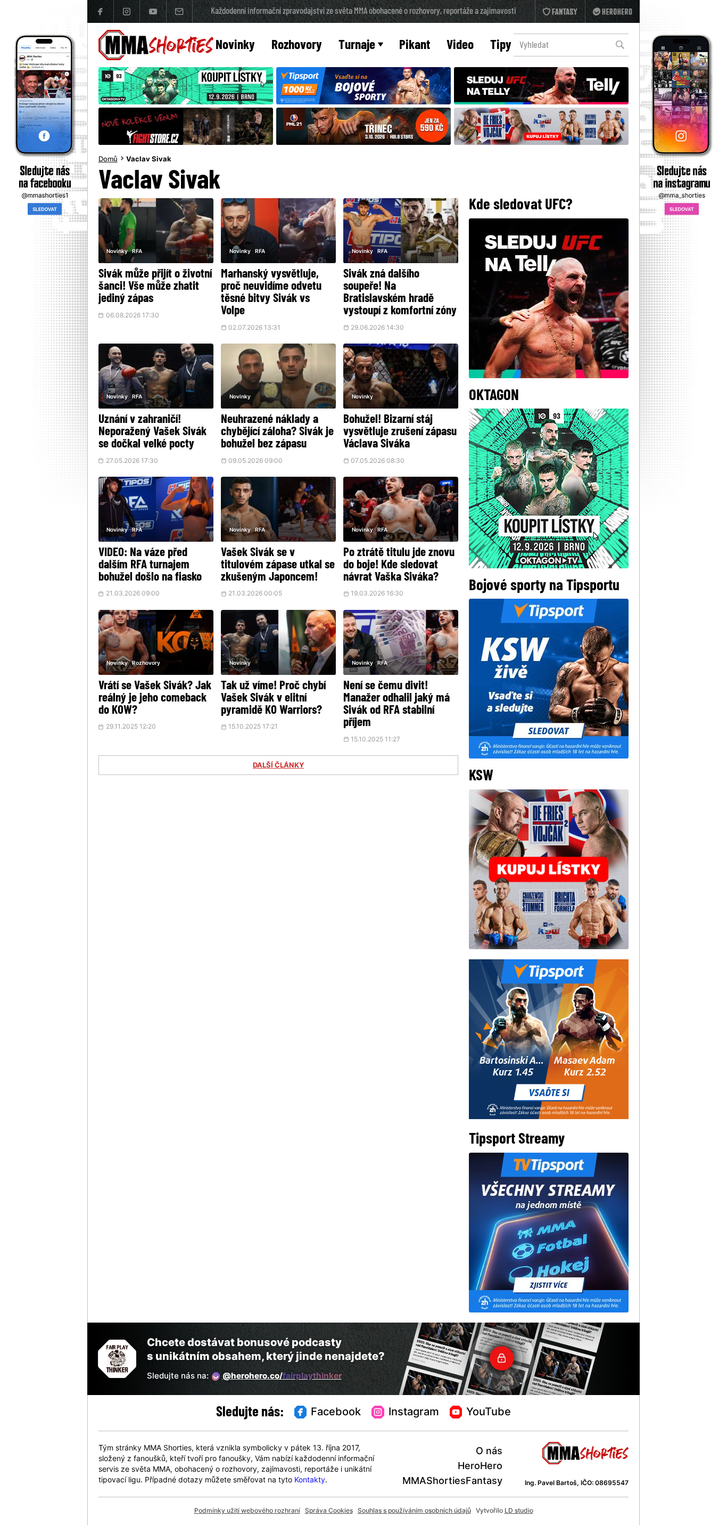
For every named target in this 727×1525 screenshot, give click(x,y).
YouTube (488, 1412)
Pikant (414, 45)
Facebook (336, 1412)
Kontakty (309, 1481)
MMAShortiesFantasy (452, 1482)
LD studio (519, 1511)
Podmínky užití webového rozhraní (247, 1511)
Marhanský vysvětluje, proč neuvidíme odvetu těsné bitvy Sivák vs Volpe (271, 292)
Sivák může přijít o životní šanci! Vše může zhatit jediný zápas (155, 286)
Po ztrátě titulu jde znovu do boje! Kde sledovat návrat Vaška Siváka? (399, 565)
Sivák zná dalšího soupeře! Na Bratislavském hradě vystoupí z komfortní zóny (400, 292)
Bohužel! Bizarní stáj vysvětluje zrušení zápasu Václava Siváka (400, 432)
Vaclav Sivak (148, 160)
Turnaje (356, 45)
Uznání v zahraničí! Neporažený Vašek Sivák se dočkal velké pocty (152, 432)
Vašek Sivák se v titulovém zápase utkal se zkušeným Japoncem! (278, 565)
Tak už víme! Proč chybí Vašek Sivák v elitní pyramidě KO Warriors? (273, 698)
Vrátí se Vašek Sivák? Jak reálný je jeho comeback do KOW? (154, 698)
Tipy (500, 45)
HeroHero (480, 1467)
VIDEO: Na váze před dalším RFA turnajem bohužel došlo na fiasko (150, 565)
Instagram (414, 1412)
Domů (108, 160)
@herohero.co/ (282, 1377)
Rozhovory (296, 45)
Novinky (235, 45)
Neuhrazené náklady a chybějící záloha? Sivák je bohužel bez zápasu (277, 432)
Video (460, 45)
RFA (137, 252)
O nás (489, 1452)
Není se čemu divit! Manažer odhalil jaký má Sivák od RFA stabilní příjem (396, 704)
